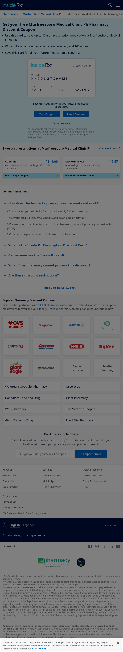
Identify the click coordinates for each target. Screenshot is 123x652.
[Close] (117, 642)
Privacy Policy (39, 648)
